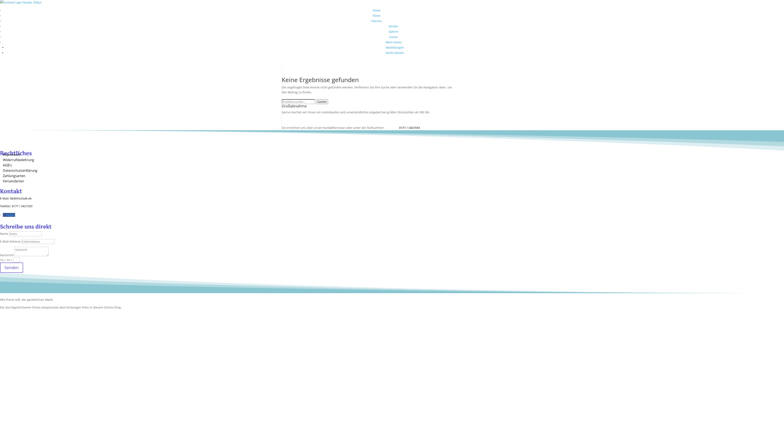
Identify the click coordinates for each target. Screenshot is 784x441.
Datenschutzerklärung (20, 170)
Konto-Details (395, 53)
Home (377, 10)
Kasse (394, 37)
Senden (11, 267)
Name (4, 234)
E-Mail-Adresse (10, 241)
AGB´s (7, 165)
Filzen (377, 16)
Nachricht (6, 255)
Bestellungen (395, 47)
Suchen (321, 102)
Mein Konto (393, 42)
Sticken (393, 26)
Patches (376, 21)
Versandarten (13, 181)
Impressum (11, 154)
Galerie (393, 31)
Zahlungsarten (14, 176)
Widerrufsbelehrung (18, 160)
